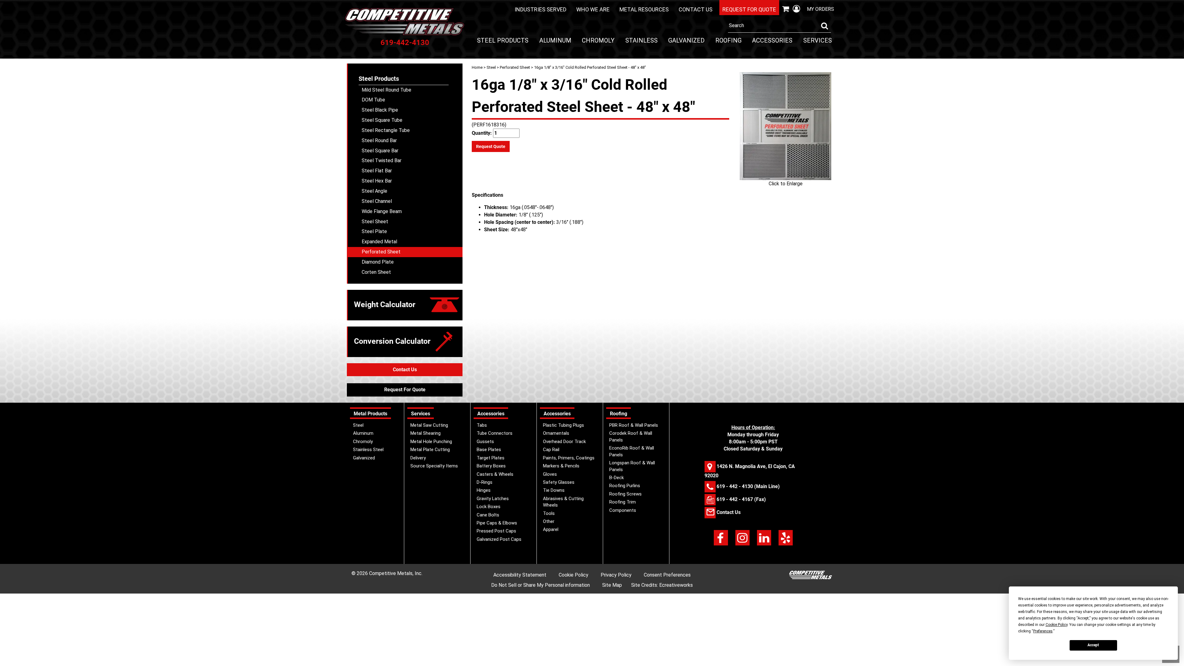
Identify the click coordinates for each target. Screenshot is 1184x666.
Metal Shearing (425, 433)
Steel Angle (374, 191)
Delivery (418, 458)
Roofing (728, 40)
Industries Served (540, 9)
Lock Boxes (488, 506)
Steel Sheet (375, 221)
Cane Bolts (488, 515)
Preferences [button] (1043, 631)
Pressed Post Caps (496, 531)
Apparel (550, 529)
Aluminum (555, 40)
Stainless (641, 40)
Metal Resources (644, 9)
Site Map (612, 585)
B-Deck (616, 477)
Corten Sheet (376, 272)
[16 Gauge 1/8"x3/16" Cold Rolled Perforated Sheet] (785, 126)
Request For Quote (405, 390)
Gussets (485, 441)
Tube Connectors (494, 433)
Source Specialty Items (434, 466)
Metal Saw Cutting (429, 425)
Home (477, 67)
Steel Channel (377, 201)
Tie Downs (554, 490)
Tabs (482, 425)
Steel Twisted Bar (381, 160)
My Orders (820, 9)
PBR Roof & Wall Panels (633, 425)
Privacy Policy (616, 575)
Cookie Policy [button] (1056, 625)
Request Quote (490, 146)
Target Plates (490, 458)
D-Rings (484, 482)
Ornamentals (556, 433)
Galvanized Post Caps (499, 539)
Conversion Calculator (392, 341)
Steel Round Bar (379, 140)
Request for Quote (749, 9)
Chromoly (598, 40)
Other (548, 521)
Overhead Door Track (564, 441)
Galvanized (686, 40)
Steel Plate (374, 231)
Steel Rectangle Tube (386, 130)
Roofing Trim (622, 502)
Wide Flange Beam (382, 211)
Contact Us (696, 9)
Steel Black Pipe (380, 110)
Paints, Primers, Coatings (568, 458)
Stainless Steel (368, 449)
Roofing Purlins (624, 485)
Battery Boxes (491, 466)
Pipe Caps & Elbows (497, 523)
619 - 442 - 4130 (735, 486)
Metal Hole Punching (431, 441)
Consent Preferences (667, 575)
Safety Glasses (558, 482)
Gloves (550, 474)
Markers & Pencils (561, 466)
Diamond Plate (378, 262)
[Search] (824, 25)
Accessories (772, 40)
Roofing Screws (625, 494)
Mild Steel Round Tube (386, 90)
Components (622, 510)
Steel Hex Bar (377, 181)
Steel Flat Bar (377, 171)
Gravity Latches (493, 498)
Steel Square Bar (380, 151)
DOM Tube (373, 100)
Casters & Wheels (495, 474)
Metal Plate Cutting (430, 449)
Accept (1093, 645)
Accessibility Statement (519, 575)
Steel (491, 67)
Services (817, 40)
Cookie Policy (573, 575)
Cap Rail (551, 449)
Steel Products (502, 40)
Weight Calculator (384, 304)
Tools (549, 513)
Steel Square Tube (382, 120)
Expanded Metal (379, 242)
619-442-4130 (404, 42)
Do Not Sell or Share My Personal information (540, 585)
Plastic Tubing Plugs (563, 425)
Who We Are (593, 9)
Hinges (484, 490)
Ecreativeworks (676, 585)
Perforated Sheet (515, 67)
